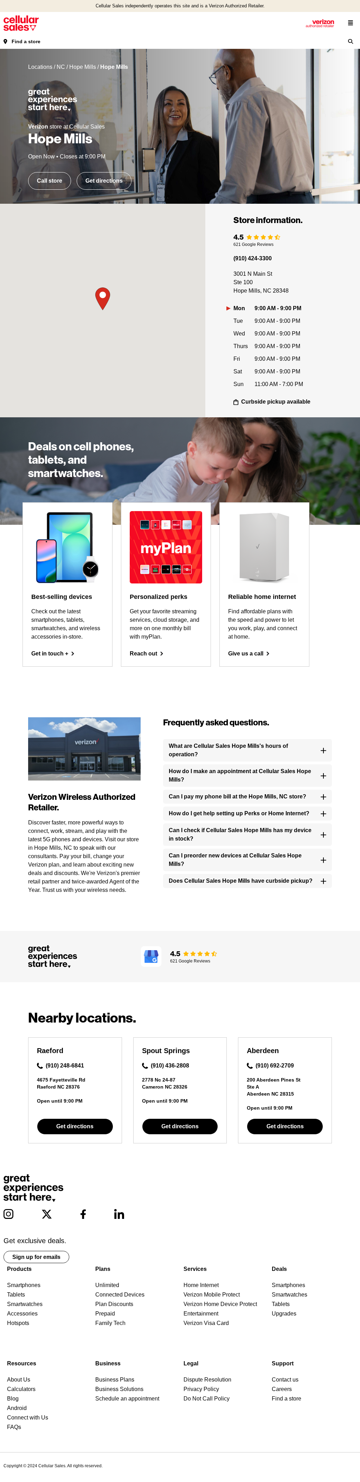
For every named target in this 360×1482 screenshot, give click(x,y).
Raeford (50, 1051)
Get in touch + (49, 654)
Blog (13, 1399)
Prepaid (105, 1314)
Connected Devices (119, 1295)
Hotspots (18, 1323)
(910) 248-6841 (65, 1066)
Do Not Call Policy (207, 1399)
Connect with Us (27, 1418)
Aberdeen (263, 1051)
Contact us (285, 1380)
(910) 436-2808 (170, 1066)
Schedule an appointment (127, 1399)
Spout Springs (166, 1051)
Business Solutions (119, 1389)
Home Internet (201, 1285)
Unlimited (107, 1285)
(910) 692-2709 (275, 1066)
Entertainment (201, 1314)
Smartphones (23, 1285)
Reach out (143, 654)
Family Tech (110, 1323)
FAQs (14, 1427)
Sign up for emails (36, 1257)
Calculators (21, 1389)
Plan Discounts (114, 1304)
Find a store (26, 41)
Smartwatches (25, 1304)
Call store (49, 181)
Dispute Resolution (207, 1380)
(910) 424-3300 (252, 258)
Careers (282, 1389)
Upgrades (284, 1314)
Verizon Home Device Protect (220, 1304)
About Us (18, 1380)
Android (17, 1408)
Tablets (16, 1295)
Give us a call (245, 654)
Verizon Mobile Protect (212, 1295)
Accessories (22, 1314)
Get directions (104, 181)
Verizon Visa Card (206, 1323)
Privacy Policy (201, 1389)
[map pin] (102, 299)
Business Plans (114, 1380)
